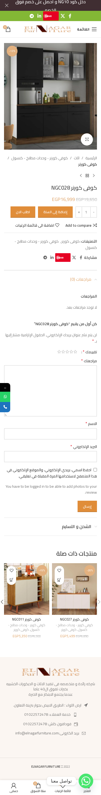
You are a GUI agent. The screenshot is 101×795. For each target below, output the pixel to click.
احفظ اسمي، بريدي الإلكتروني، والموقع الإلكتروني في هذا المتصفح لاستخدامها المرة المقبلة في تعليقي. (52, 473)
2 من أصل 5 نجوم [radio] (71, 352)
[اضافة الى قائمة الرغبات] (59, 570)
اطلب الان (23, 212)
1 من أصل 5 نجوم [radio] (75, 352)
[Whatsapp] (86, 781)
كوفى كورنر (87, 164)
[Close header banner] (6, 5)
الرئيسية (91, 158)
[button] (59, 580)
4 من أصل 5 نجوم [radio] (63, 352)
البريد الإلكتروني (83, 447)
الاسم (91, 424)
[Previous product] (93, 176)
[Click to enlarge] (87, 139)
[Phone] (5, 407)
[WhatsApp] (5, 397)
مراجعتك (89, 361)
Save (48, 16)
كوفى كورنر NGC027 (74, 619)
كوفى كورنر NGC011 (26, 619)
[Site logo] (47, 28)
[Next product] (81, 176)
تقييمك (90, 351)
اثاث (76, 158)
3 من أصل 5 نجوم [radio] (67, 352)
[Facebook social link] (70, 16)
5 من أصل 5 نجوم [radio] (59, 352)
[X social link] (63, 16)
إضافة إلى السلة (55, 212)
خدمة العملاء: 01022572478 (47, 714)
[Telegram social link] (32, 16)
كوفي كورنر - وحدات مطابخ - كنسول (39, 158)
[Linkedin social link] (39, 16)
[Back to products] (87, 176)
